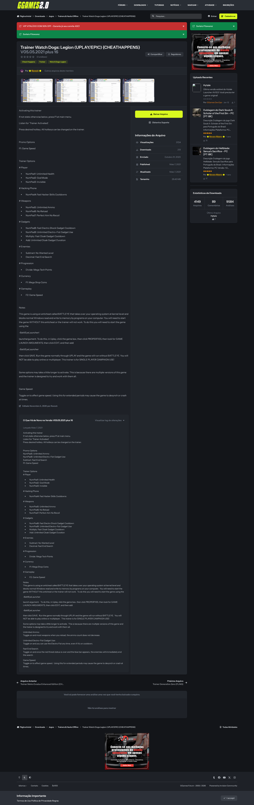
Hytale (206, 85)
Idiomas (22, 786)
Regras (55, 800)
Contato (34, 786)
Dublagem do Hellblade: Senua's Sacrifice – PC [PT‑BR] (216, 151)
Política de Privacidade (41, 800)
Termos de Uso (24, 800)
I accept (231, 798)
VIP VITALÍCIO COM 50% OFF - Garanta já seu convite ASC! (51, 26)
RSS (56, 786)
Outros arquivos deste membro (59, 70)
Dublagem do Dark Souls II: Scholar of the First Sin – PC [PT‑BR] (218, 113)
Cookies (45, 786)
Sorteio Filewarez (31, 34)
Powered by (223, 786)
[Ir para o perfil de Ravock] (22, 70)
